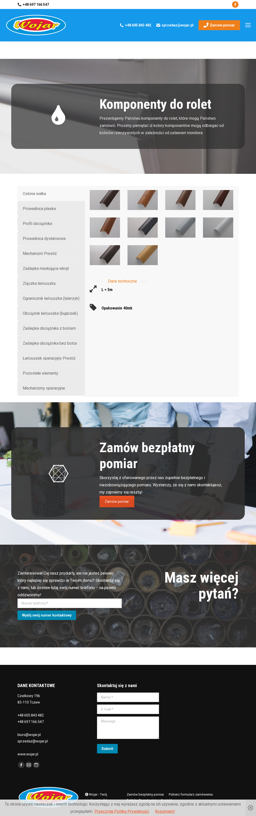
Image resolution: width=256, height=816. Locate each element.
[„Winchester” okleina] (143, 200)
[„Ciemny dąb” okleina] (105, 200)
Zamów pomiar (117, 502)
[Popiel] (180, 227)
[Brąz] (105, 255)
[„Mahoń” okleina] (218, 200)
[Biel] (218, 227)
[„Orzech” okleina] (180, 200)
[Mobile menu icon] (248, 25)
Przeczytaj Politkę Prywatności (121, 811)
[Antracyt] (143, 227)
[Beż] (143, 255)
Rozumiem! (165, 811)
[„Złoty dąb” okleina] (105, 227)
